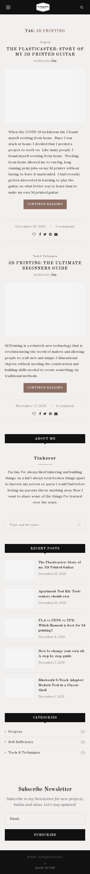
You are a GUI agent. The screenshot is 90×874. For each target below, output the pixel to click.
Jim (53, 61)
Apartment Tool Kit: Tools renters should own (59, 594)
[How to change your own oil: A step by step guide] (19, 658)
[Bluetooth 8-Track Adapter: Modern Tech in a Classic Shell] (19, 687)
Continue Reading (45, 204)
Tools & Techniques (45, 256)
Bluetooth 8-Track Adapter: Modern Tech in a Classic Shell (61, 685)
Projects (45, 42)
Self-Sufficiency (46, 742)
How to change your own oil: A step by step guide (61, 654)
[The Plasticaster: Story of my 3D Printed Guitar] (19, 569)
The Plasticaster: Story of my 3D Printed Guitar (59, 565)
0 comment (65, 406)
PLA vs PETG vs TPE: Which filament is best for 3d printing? (61, 625)
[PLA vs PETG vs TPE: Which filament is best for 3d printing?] (19, 627)
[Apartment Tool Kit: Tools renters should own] (19, 598)
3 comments (65, 226)
